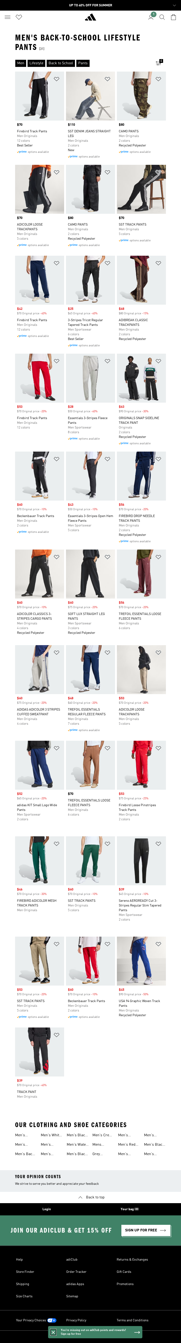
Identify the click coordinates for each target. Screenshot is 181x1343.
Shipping (22, 1284)
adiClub (72, 1259)
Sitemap (72, 1296)
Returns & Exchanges (132, 1259)
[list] (83, 63)
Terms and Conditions (132, 1320)
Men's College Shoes (150, 1154)
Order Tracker (76, 1272)
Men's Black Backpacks (77, 1154)
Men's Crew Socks (102, 1135)
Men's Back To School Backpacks (24, 1154)
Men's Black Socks (77, 1135)
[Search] (162, 17)
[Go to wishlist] (19, 17)
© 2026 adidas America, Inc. (90, 1337)
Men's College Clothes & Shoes (152, 1135)
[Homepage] (90, 19)
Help (19, 1259)
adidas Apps (75, 1284)
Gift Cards (124, 1272)
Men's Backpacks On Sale (24, 1145)
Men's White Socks (51, 1135)
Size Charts (24, 1296)
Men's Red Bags (127, 1145)
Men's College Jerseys (47, 1154)
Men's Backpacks (24, 1135)
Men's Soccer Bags (51, 1145)
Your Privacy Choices (31, 1320)
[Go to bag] (173, 17)
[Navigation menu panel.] (7, 17)
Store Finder (25, 1272)
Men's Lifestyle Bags (125, 1135)
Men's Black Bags (154, 1145)
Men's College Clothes (124, 1154)
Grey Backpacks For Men (101, 1154)
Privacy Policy (76, 1320)
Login (46, 1209)
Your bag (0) (130, 1209)
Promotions (125, 1284)
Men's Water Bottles (77, 1145)
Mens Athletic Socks (98, 1145)
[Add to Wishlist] (56, 80)
